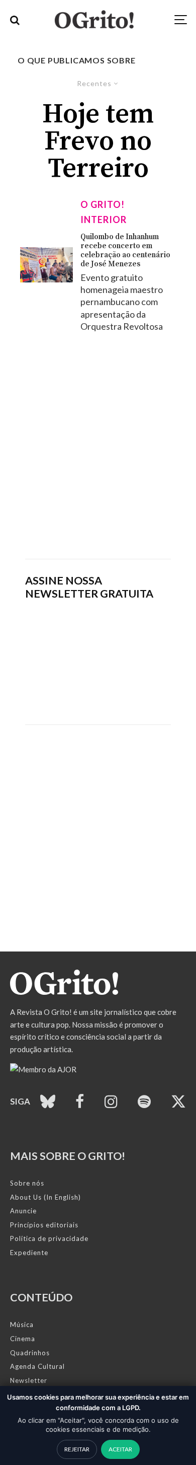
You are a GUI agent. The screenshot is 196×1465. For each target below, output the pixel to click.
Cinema (22, 1339)
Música (22, 1325)
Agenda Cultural (37, 1366)
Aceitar (120, 1449)
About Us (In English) (45, 1197)
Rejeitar (76, 1449)
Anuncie (23, 1211)
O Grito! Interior (103, 212)
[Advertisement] (98, 445)
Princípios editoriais (44, 1225)
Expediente (29, 1253)
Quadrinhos (30, 1353)
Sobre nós (27, 1183)
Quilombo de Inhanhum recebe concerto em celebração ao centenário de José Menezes (125, 251)
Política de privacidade (49, 1238)
